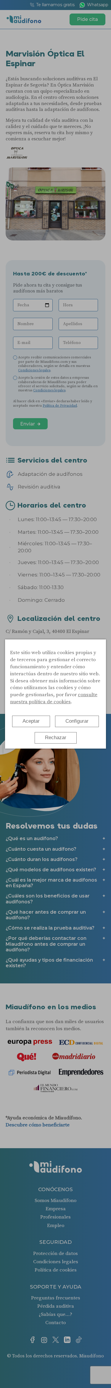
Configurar (77, 721)
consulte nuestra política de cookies (53, 698)
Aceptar (31, 721)
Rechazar (55, 737)
